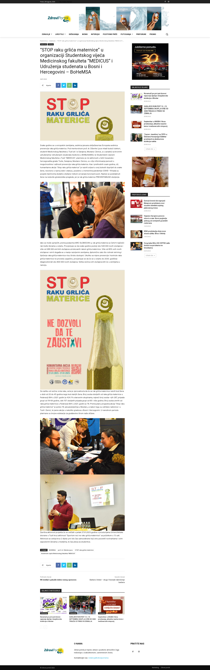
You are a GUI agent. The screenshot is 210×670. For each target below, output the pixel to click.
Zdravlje (50, 44)
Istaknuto (52, 41)
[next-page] (45, 627)
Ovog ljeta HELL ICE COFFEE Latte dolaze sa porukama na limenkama (157, 245)
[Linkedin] (75, 85)
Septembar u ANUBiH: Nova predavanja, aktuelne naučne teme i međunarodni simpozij (110, 619)
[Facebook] (165, 1)
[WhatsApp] (69, 85)
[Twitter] (63, 85)
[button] (167, 34)
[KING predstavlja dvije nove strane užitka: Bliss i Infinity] (136, 234)
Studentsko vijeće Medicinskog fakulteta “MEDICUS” (58, 553)
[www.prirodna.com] (150, 172)
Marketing (155, 667)
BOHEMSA (52, 550)
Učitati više (149, 149)
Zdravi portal (165, 667)
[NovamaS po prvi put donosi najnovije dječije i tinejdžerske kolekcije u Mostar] (53, 605)
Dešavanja (44, 613)
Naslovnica (44, 41)
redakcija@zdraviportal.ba (98, 658)
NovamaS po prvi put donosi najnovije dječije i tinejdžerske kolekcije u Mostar (51, 619)
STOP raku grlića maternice (84, 550)
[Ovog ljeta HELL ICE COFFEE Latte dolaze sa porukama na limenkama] (136, 246)
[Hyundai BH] (150, 61)
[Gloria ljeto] (124, 18)
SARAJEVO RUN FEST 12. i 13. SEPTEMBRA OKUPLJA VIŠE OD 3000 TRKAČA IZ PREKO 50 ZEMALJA (82, 619)
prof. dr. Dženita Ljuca (65, 550)
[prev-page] (41, 627)
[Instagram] (168, 1)
